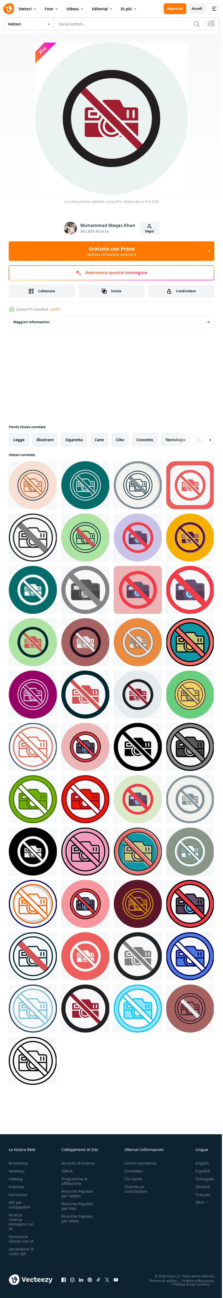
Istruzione (18, 1194)
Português (200, 1178)
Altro (195, 1202)
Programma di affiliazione (74, 1181)
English (198, 1163)
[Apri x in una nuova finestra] (107, 1279)
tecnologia (175, 439)
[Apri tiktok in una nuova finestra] (98, 1279)
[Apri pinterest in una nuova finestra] (90, 1279)
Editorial (100, 8)
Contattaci (133, 1171)
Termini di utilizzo (159, 1280)
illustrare (45, 439)
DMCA (67, 1171)
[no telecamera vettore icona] (33, 485)
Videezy (16, 1178)
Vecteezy (16, 1171)
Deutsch (198, 1186)
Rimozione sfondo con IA (21, 1239)
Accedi (197, 8)
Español (198, 1171)
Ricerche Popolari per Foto (77, 1206)
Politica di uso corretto (187, 1283)
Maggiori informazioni (31, 322)
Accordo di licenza (78, 1163)
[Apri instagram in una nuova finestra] (72, 1279)
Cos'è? (55, 309)
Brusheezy (18, 1163)
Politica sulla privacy (194, 1280)
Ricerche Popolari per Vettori (77, 1193)
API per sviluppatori (19, 1205)
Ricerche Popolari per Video (77, 1218)
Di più (126, 8)
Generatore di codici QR (21, 1251)
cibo (120, 439)
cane (99, 439)
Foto (49, 8)
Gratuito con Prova (112, 251)
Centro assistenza (140, 1163)
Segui (149, 231)
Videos (72, 8)
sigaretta (74, 439)
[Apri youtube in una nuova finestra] (116, 1279)
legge (18, 439)
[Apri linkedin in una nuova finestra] (81, 1279)
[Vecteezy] (8, 8)
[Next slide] (201, 439)
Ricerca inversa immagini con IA (21, 1221)
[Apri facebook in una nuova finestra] (63, 1279)
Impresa (16, 1186)
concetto (144, 439)
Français (199, 1194)
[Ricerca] (196, 24)
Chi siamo (133, 1178)
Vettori (25, 8)
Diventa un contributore (135, 1189)
